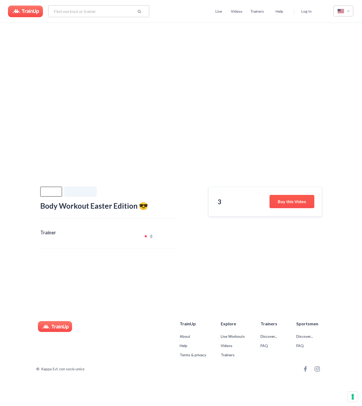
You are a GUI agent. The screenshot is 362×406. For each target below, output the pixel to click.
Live (218, 11)
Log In (306, 11)
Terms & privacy (193, 355)
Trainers (257, 11)
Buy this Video (292, 201)
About (185, 336)
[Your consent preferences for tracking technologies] (353, 397)
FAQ (264, 346)
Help (279, 11)
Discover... (269, 336)
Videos (236, 11)
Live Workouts (233, 336)
